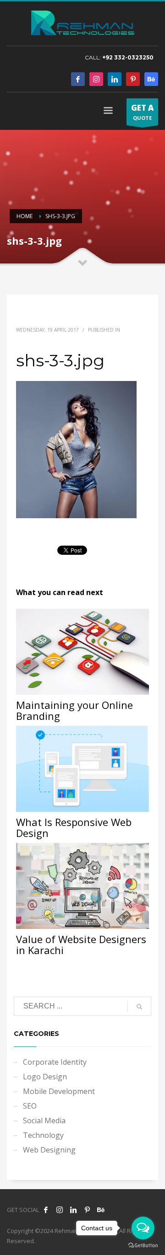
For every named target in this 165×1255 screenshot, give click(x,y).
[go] (139, 1006)
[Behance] (151, 79)
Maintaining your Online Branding (74, 710)
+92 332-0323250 (128, 57)
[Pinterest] (133, 79)
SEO (30, 1106)
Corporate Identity (55, 1062)
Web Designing (49, 1150)
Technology (43, 1135)
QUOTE (142, 111)
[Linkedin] (114, 79)
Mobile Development (59, 1091)
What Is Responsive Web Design (74, 827)
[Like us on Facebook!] (46, 1210)
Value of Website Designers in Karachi (81, 944)
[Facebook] (78, 79)
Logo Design (45, 1077)
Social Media (44, 1121)
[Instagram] (96, 79)
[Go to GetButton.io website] (143, 1246)
